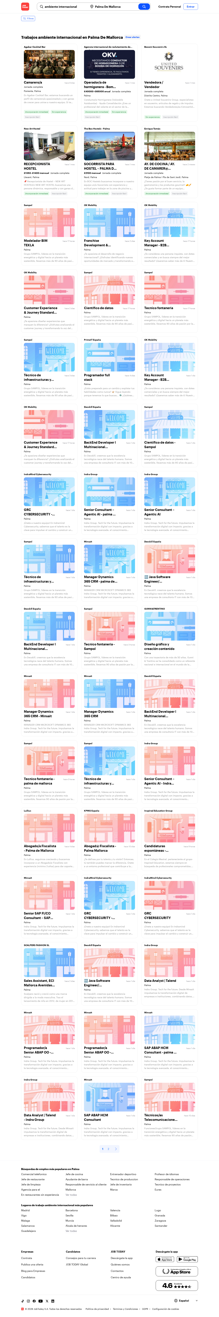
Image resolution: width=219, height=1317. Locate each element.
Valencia (115, 1210)
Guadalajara (28, 1230)
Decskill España (92, 407)
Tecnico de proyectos (168, 1184)
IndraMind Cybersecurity (37, 474)
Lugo (158, 1210)
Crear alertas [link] (132, 37)
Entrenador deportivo (123, 1174)
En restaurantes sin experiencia (40, 1194)
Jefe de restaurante (33, 1179)
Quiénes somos (120, 1264)
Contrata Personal (169, 6)
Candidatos (28, 1277)
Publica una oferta (32, 1264)
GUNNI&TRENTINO (154, 608)
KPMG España (91, 810)
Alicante (115, 1225)
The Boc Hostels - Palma (97, 128)
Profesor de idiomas (167, 1174)
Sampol (28, 205)
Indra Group (90, 474)
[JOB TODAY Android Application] (187, 1259)
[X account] (47, 1301)
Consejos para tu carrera (81, 1257)
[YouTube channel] (40, 1301)
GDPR (145, 1309)
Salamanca (28, 1225)
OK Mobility (90, 205)
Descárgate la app (122, 1257)
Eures (158, 1189)
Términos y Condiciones (125, 1309)
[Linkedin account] (52, 1301)
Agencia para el (30, 1189)
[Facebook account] (34, 1301)
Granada (160, 1215)
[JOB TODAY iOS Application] (165, 1259)
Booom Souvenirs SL (155, 46)
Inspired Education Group (158, 810)
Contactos (117, 1270)
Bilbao (114, 1215)
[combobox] (65, 6)
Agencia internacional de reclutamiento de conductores (107, 47)
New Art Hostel (32, 128)
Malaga (25, 1220)
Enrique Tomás (152, 128)
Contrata (26, 1257)
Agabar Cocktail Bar (35, 46)
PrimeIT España (92, 339)
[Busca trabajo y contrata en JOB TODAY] (25, 7)
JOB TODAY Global (77, 1264)
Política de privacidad (97, 1309)
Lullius (27, 810)
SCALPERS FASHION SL (36, 945)
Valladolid (116, 1220)
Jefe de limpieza (31, 1184)
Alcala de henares (76, 1225)
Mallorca (71, 1189)
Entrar (191, 6)
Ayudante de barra (77, 1179)
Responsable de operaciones (172, 1179)
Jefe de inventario (121, 1184)
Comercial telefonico (34, 1174)
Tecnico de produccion (124, 1179)
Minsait (88, 541)
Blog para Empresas (33, 1270)
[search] (144, 6)
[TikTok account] (22, 1301)
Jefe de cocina (74, 1174)
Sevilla (69, 1215)
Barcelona (72, 1210)
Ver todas (71, 1194)
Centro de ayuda (121, 1277)
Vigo (24, 1215)
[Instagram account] (28, 1301)
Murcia (70, 1220)
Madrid (25, 1210)
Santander (161, 1225)
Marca (114, 1189)
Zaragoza (160, 1220)
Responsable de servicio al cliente (86, 1184)
